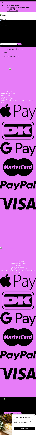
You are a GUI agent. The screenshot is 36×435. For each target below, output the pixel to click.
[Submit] (0, 46)
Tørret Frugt (8, 32)
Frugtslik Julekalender (13, 410)
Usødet (6, 403)
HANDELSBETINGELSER (7, 100)
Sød (5, 404)
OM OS (24, 100)
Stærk (6, 408)
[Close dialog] (34, 416)
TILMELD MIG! (25, 428)
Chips (6, 37)
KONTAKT (18, 100)
